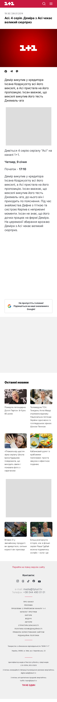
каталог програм (28, 612)
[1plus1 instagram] (17, 581)
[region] (28, 126)
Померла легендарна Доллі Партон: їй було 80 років (15, 410)
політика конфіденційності (28, 629)
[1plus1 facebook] (34, 581)
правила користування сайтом (28, 632)
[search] (44, 4)
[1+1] (9, 3)
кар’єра (28, 615)
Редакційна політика (28, 635)
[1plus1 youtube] (39, 581)
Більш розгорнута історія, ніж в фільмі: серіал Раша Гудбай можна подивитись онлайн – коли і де (40, 546)
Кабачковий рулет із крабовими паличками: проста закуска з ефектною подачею (40, 457)
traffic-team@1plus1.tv (28, 680)
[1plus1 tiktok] (28, 581)
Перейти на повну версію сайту (28, 567)
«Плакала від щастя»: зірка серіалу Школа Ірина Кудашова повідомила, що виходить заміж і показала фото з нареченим (15, 461)
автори (28, 622)
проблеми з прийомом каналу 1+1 (28, 608)
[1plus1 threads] (23, 581)
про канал (28, 602)
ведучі (28, 618)
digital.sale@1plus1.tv (28, 673)
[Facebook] (6, 71)
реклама (28, 605)
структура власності (28, 625)
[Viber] (17, 71)
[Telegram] (11, 71)
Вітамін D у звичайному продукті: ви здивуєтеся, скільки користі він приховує (16, 545)
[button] (51, 4)
